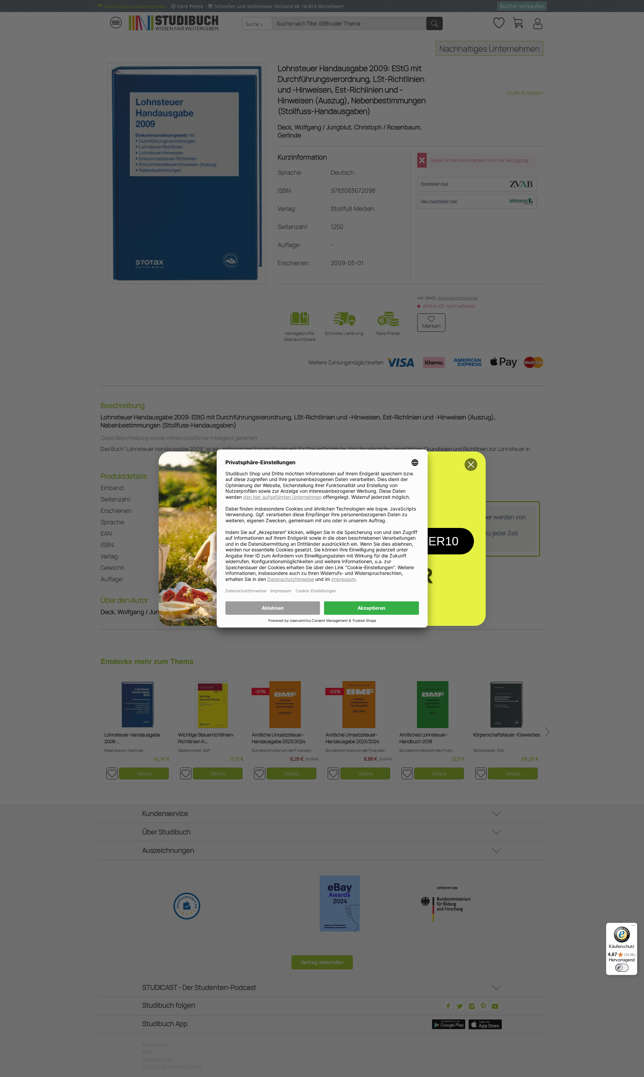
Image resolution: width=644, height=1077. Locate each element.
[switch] (622, 968)
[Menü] (633, 927)
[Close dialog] (471, 464)
